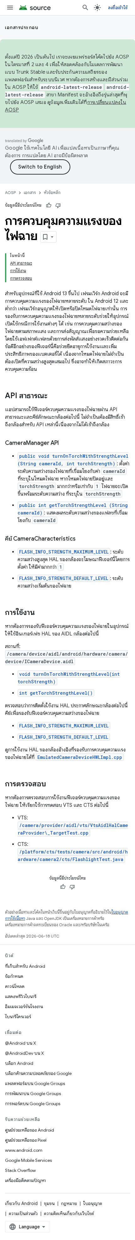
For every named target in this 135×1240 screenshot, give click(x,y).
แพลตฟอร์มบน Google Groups (35, 1083)
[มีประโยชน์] (48, 205)
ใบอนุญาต (92, 1203)
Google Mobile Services (28, 1160)
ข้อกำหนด (14, 976)
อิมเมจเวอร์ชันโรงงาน (24, 1006)
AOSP (10, 192)
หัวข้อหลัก (52, 192)
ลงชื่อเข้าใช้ (117, 7)
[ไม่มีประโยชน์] (58, 205)
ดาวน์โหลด (14, 986)
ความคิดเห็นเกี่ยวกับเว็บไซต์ (69, 1213)
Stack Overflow (20, 1170)
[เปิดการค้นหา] (85, 7)
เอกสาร (30, 192)
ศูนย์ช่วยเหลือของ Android (29, 1130)
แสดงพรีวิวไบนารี (20, 996)
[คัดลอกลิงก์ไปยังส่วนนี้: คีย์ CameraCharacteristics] (82, 539)
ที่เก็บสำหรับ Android (25, 966)
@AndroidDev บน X (24, 1053)
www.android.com (23, 1150)
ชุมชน (49, 1203)
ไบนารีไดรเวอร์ (18, 1016)
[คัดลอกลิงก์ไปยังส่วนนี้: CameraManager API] (65, 443)
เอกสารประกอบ (21, 27)
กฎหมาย (69, 1203)
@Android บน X (20, 1043)
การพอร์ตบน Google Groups (32, 1103)
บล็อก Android (19, 1063)
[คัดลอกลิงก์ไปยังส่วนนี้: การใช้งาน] (41, 613)
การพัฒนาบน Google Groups (33, 1093)
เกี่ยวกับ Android (21, 1203)
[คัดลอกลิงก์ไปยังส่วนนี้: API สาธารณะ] (53, 396)
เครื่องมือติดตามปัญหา (25, 1180)
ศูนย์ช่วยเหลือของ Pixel (25, 1140)
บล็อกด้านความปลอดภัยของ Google (38, 1073)
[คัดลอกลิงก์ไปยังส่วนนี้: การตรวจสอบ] (52, 784)
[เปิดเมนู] (10, 7)
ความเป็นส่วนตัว (23, 1213)
